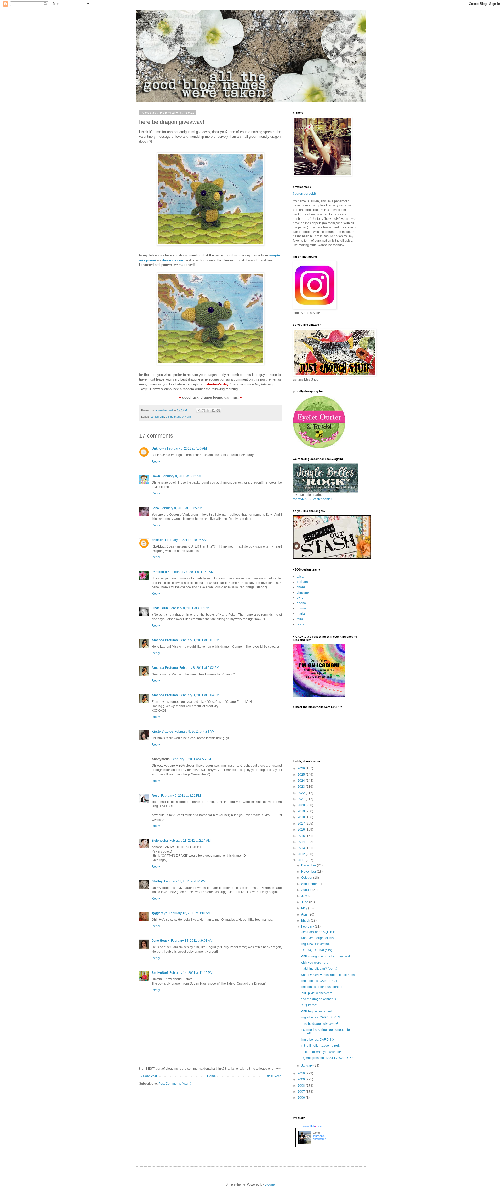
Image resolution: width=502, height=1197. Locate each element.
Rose (155, 795)
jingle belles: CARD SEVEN (320, 1017)
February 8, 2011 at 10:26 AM (186, 540)
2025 (302, 774)
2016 (302, 829)
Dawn (156, 476)
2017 (302, 823)
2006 (302, 1098)
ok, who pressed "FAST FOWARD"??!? (328, 1058)
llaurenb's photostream (319, 1139)
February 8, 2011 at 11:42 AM (193, 572)
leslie (300, 624)
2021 (302, 799)
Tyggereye (159, 913)
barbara (302, 582)
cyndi (300, 598)
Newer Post (148, 1076)
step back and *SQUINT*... (319, 932)
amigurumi (157, 416)
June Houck (160, 940)
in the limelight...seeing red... (321, 1046)
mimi (300, 619)
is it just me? (309, 1005)
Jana (155, 508)
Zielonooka (160, 840)
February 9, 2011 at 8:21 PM (181, 795)
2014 (302, 842)
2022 (302, 793)
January (307, 1065)
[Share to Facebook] (213, 410)
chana (301, 587)
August (306, 890)
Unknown (159, 448)
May (304, 908)
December (309, 865)
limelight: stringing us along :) (321, 987)
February (308, 926)
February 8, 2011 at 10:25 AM (181, 508)
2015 (302, 836)
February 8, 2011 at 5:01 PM (199, 640)
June (305, 902)
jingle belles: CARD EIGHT (320, 981)
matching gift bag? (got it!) (319, 968)
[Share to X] (208, 410)
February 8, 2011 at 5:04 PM (199, 695)
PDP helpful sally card (316, 1011)
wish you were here (314, 962)
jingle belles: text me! (315, 944)
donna (301, 608)
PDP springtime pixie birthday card (325, 956)
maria (301, 613)
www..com (312, 1126)
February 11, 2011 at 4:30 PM (185, 881)
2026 (302, 768)
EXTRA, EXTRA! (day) (316, 950)
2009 (302, 1079)
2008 (302, 1085)
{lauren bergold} (304, 193)
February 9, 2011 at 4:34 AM (194, 731)
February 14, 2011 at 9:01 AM (192, 940)
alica (300, 576)
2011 (302, 860)
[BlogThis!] (203, 410)
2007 (302, 1092)
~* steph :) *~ (161, 572)
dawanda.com (173, 260)
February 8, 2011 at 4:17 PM (189, 608)
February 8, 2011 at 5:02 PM (199, 668)
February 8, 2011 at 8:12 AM (181, 476)
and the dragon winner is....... (321, 999)
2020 (302, 805)
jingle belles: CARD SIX (317, 1039)
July (304, 896)
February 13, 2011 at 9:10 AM (189, 913)
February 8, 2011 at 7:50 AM (187, 448)
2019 (302, 811)
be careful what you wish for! (321, 1052)
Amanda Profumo (165, 640)
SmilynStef (160, 973)
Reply (156, 461)
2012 (302, 854)
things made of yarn (178, 416)
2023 (302, 787)
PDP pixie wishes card (317, 993)
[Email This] (198, 410)
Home (211, 1076)
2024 (302, 780)
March (306, 920)
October (307, 877)
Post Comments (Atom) (174, 1083)
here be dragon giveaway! (319, 1024)
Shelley (157, 881)
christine (303, 592)
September (309, 884)
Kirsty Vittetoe (162, 731)
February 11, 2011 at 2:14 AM (190, 840)
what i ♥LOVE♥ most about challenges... (329, 975)
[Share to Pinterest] (218, 410)
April (305, 914)
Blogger (270, 1184)
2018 (302, 817)
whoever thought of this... (318, 938)
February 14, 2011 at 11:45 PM (191, 973)
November (309, 871)
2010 (302, 1073)
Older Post (273, 1076)
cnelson (157, 540)
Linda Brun (160, 608)
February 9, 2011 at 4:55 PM (191, 759)
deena (301, 603)
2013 (302, 848)
